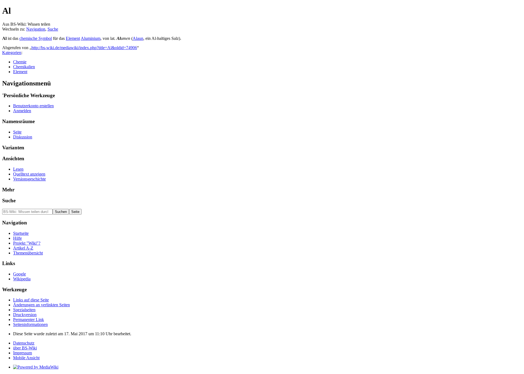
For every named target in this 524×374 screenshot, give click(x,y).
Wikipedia (22, 279)
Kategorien (11, 52)
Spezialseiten (24, 309)
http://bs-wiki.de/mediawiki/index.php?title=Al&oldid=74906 (84, 47)
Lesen (18, 169)
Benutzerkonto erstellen (33, 105)
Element (73, 38)
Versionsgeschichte (29, 179)
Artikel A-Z (23, 248)
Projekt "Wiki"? (26, 243)
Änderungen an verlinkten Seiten (41, 304)
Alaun (138, 38)
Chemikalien (24, 66)
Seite (17, 132)
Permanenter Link (28, 319)
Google (19, 274)
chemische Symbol (35, 38)
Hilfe (17, 238)
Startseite (21, 233)
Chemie (19, 62)
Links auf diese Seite (31, 300)
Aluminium (90, 38)
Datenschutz (23, 343)
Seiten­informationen (30, 324)
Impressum (22, 353)
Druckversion (25, 314)
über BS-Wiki (25, 348)
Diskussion (22, 137)
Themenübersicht (28, 253)
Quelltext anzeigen (29, 174)
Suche (52, 29)
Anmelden (22, 110)
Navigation (35, 29)
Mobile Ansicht (26, 357)
